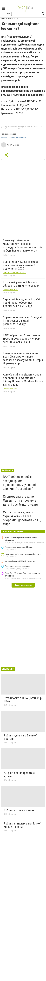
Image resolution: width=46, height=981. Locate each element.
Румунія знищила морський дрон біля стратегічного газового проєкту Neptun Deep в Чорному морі (23, 358)
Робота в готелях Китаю (19, 810)
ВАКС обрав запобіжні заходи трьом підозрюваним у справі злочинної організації (21, 339)
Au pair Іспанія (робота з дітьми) (19, 774)
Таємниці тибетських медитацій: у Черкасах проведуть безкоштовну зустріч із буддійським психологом (22, 245)
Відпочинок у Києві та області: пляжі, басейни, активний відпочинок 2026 (22, 265)
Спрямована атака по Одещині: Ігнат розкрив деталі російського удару (22, 321)
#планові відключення (17, 138)
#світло (4, 138)
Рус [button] (8, 14)
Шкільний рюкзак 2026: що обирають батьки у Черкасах (21, 283)
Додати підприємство (23, 585)
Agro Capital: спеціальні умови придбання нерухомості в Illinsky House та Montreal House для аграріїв (23, 379)
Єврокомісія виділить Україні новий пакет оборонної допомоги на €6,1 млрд (21, 303)
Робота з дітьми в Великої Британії (20, 737)
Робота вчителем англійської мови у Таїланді (22, 825)
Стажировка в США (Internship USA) (23, 699)
